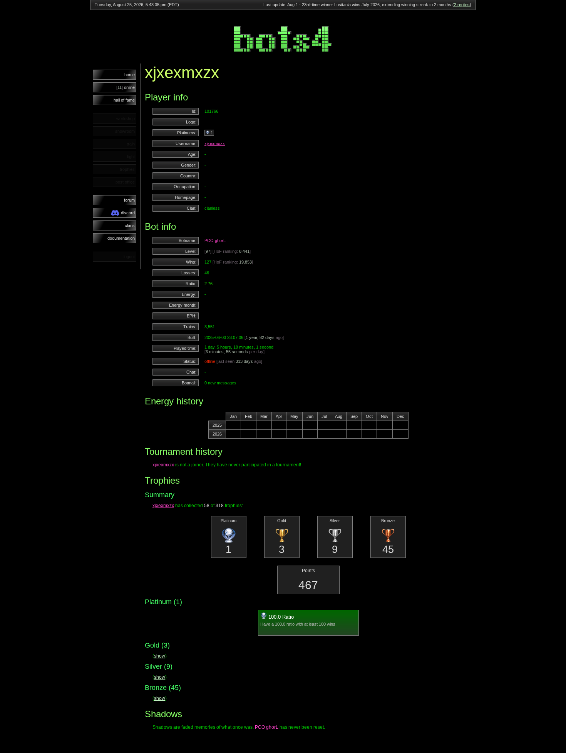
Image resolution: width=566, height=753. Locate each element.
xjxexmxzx (214, 143)
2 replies (462, 4)
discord (128, 212)
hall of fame (124, 100)
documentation (121, 238)
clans (130, 225)
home (129, 74)
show (159, 656)
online (125, 87)
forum (129, 200)
